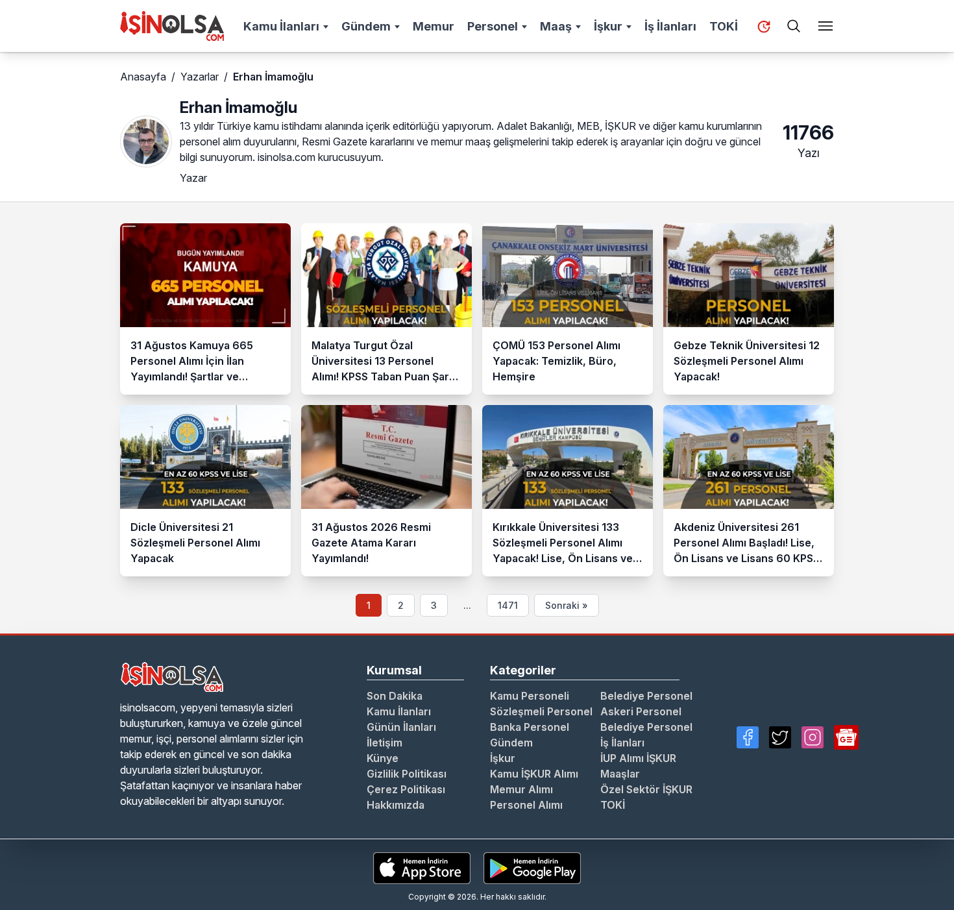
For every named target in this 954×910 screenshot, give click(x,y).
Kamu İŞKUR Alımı (534, 773)
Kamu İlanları (281, 26)
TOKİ (723, 26)
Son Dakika (394, 695)
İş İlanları (670, 26)
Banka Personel (529, 726)
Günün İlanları (401, 726)
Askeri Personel (640, 711)
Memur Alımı (521, 789)
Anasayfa (143, 76)
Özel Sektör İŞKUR (646, 789)
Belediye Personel (646, 695)
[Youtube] (846, 737)
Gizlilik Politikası (406, 773)
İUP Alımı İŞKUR (638, 758)
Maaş (556, 26)
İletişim (384, 742)
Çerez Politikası (406, 789)
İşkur (608, 26)
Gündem (366, 26)
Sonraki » (566, 605)
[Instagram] (812, 737)
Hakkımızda (395, 804)
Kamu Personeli (529, 695)
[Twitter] (780, 737)
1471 (508, 605)
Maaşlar (620, 773)
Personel (492, 26)
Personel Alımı (526, 804)
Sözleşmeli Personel (541, 711)
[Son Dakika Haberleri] (763, 26)
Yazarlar (199, 76)
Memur (433, 26)
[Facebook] (748, 737)
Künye (382, 758)
